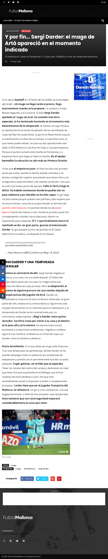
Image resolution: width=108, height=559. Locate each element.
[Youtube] (18, 2)
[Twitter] (13, 2)
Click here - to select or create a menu (20, 20)
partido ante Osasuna (14, 207)
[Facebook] (4, 2)
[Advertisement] (36, 79)
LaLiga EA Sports (13, 31)
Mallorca (26, 31)
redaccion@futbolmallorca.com (15, 533)
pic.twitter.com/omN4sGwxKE (19, 245)
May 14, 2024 (51, 252)
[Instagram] (9, 2)
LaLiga (13, 465)
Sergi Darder (43, 469)
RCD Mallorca (29, 469)
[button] (102, 20)
